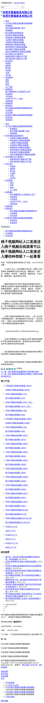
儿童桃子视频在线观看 (19, 143)
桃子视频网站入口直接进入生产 (22, 194)
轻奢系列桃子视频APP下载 (20, 159)
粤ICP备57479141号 (30, 665)
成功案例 (9, 180)
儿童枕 (12, 173)
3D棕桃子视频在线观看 (19, 145)
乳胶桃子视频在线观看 (19, 138)
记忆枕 (12, 178)
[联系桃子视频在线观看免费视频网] (19, 692)
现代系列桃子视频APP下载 (20, 161)
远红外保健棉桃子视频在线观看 (22, 154)
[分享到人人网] (10, 369)
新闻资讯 (9, 209)
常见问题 (13, 216)
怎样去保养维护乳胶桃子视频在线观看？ (21, 561)
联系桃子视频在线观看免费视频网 (18, 218)
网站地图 (4, 701)
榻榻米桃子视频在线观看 (20, 147)
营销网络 (13, 133)
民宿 (12, 187)
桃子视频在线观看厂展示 (20, 131)
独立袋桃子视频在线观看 (20, 152)
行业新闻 (13, 213)
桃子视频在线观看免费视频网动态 (23, 211)
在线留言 (13, 223)
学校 (12, 185)
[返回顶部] (9, 697)
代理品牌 (13, 204)
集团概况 (13, 129)
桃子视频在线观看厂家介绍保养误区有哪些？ (23, 575)
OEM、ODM (18, 201)
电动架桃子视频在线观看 (20, 140)
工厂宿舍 (13, 190)
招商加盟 (9, 206)
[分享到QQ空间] (2, 369)
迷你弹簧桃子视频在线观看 (21, 150)
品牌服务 (9, 192)
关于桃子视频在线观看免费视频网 (18, 126)
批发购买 (13, 197)
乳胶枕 (12, 166)
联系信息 (13, 220)
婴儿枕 (12, 171)
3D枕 (12, 176)
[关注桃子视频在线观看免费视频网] (19, 687)
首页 (7, 124)
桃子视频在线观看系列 (14, 136)
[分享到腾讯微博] (7, 369)
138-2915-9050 (19, 3)
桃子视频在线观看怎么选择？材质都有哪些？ (23, 598)
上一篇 (20, 372)
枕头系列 (9, 164)
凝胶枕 (12, 169)
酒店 (12, 183)
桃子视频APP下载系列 (14, 157)
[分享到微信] (12, 369)
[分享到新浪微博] (4, 369)
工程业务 (13, 199)
